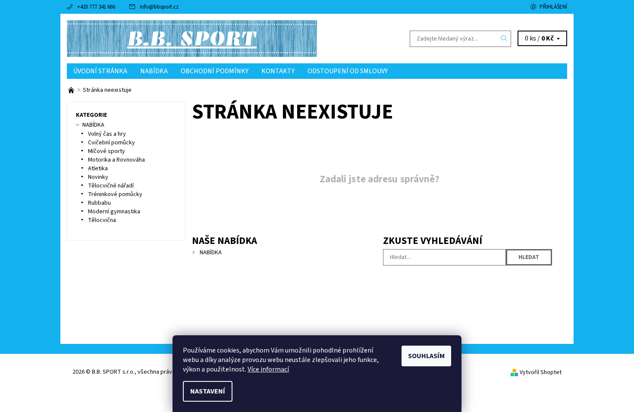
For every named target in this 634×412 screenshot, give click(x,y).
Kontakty (278, 71)
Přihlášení (553, 7)
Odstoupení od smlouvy (348, 71)
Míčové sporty (106, 151)
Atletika (98, 168)
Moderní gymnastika (114, 211)
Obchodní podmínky (214, 71)
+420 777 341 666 (96, 7)
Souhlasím (426, 356)
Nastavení (207, 391)
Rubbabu (99, 203)
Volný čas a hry (107, 134)
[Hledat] (504, 39)
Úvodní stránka (100, 71)
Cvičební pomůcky (111, 142)
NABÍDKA (154, 71)
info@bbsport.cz (159, 7)
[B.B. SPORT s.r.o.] (192, 38)
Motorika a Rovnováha (116, 160)
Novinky (98, 177)
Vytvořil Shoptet (541, 372)
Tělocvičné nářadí (111, 185)
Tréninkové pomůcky (115, 194)
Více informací (268, 369)
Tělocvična (102, 220)
